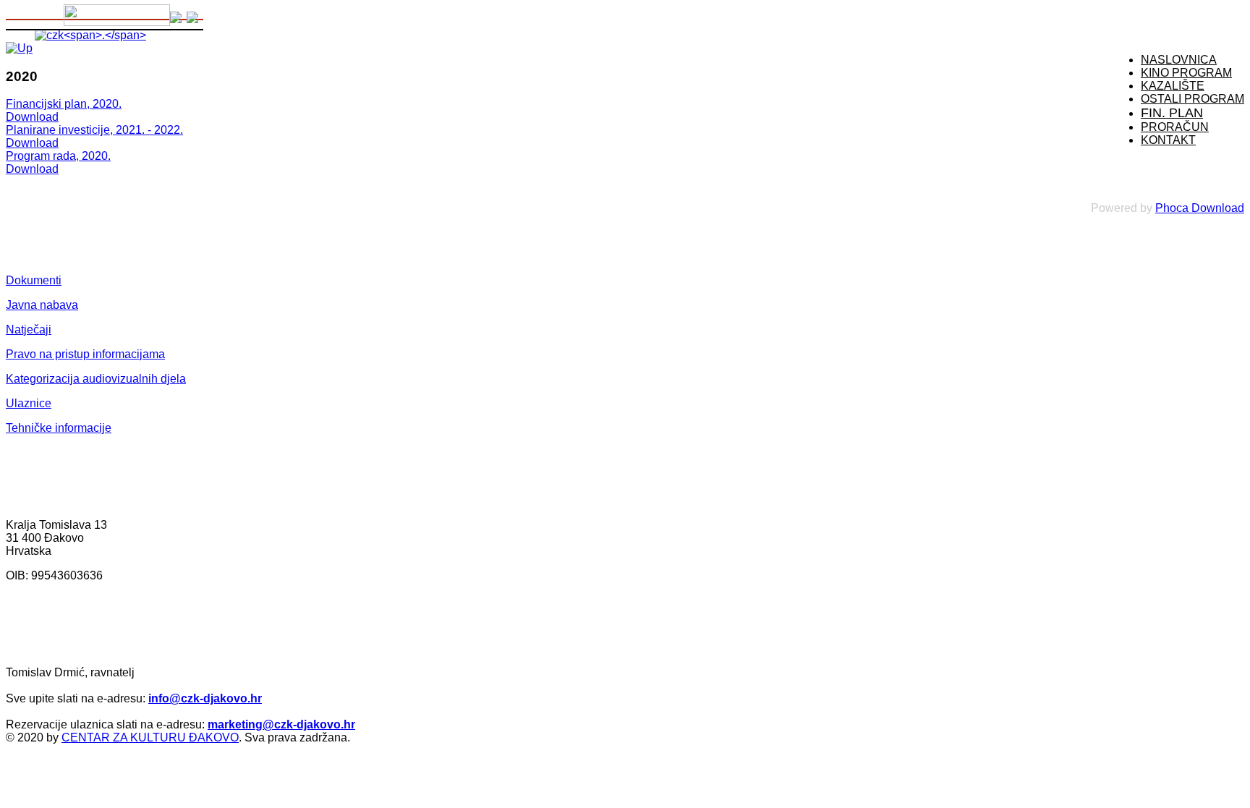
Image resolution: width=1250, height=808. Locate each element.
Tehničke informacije (58, 428)
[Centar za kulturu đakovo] (90, 35)
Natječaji (28, 329)
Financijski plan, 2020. (64, 104)
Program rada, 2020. (58, 156)
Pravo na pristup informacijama (85, 354)
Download (32, 117)
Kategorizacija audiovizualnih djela (96, 379)
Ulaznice (28, 403)
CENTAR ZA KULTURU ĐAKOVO (150, 737)
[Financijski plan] (19, 48)
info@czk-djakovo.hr (205, 698)
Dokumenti (33, 280)
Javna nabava (42, 305)
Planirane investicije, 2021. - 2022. (94, 130)
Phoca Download (1199, 208)
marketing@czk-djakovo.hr (281, 724)
